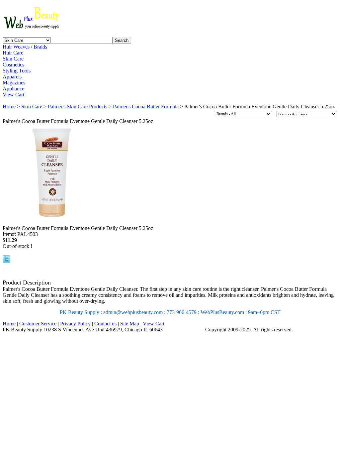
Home (9, 106)
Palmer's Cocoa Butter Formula (146, 106)
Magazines (14, 82)
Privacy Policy (75, 323)
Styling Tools (17, 70)
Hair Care (13, 53)
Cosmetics (13, 64)
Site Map (129, 323)
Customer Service (37, 323)
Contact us (105, 323)
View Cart (13, 94)
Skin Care (13, 58)
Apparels (12, 76)
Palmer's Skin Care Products (77, 106)
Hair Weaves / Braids (25, 47)
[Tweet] (6, 261)
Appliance (13, 88)
